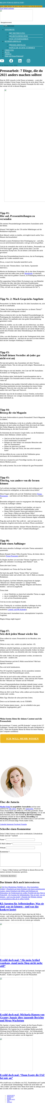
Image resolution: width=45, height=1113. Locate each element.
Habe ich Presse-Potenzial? (14, 56)
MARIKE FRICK (11, 1099)
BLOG (7, 52)
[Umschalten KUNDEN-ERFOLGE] (43, 41)
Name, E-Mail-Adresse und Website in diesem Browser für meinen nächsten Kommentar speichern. (21, 871)
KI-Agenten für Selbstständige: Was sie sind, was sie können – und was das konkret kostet (22, 906)
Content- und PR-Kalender (17, 609)
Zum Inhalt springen (7, 8)
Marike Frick (5, 807)
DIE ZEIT (12, 809)
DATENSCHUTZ (11, 1095)
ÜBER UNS (9, 50)
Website (2, 848)
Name (2, 839)
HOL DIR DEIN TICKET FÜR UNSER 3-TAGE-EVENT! (21, 6)
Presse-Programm (12, 556)
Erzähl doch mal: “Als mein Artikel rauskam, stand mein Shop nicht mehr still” (21, 963)
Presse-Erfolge (17, 45)
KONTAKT (9, 1102)
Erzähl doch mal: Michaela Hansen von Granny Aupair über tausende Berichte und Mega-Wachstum (22, 1017)
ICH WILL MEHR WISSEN (22, 738)
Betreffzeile (29, 273)
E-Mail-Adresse (6, 844)
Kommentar (5, 852)
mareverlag (29, 809)
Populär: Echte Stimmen (22, 48)
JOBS (8, 1100)
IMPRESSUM (10, 1096)
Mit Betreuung (17, 33)
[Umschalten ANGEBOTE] (43, 30)
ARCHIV (9, 1098)
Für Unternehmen (18, 39)
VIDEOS (8, 54)
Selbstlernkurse (18, 36)
